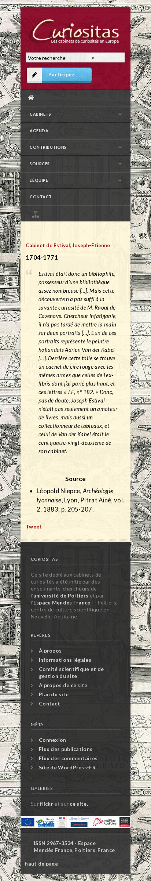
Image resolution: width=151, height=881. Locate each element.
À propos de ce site (63, 685)
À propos (50, 650)
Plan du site (77, 213)
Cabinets (40, 114)
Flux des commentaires (68, 758)
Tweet (34, 526)
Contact (41, 196)
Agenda (39, 130)
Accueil (74, 97)
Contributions (48, 147)
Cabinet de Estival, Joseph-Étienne (68, 245)
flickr (46, 804)
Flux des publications (65, 749)
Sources (40, 163)
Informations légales (65, 660)
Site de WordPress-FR (67, 767)
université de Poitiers (61, 595)
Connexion (52, 740)
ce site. (79, 804)
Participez (61, 74)
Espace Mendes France (62, 602)
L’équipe (39, 180)
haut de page (41, 863)
